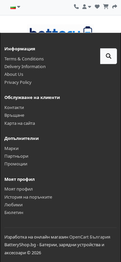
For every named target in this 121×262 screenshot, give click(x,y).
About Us (13, 74)
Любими (13, 205)
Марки (11, 148)
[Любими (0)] (97, 5)
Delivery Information (25, 66)
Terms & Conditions (24, 59)
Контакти (14, 107)
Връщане (14, 115)
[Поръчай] (114, 5)
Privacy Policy (18, 82)
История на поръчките (28, 197)
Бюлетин (13, 212)
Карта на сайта (19, 123)
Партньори (16, 156)
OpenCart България (89, 237)
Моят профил (18, 189)
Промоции (15, 164)
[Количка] (106, 5)
